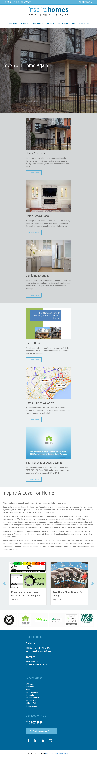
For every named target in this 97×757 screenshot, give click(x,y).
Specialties (12, 23)
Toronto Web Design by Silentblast (57, 753)
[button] (5, 583)
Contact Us (84, 23)
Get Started (63, 23)
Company (25, 23)
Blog (73, 23)
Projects (50, 23)
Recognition (38, 23)
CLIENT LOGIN (85, 2)
